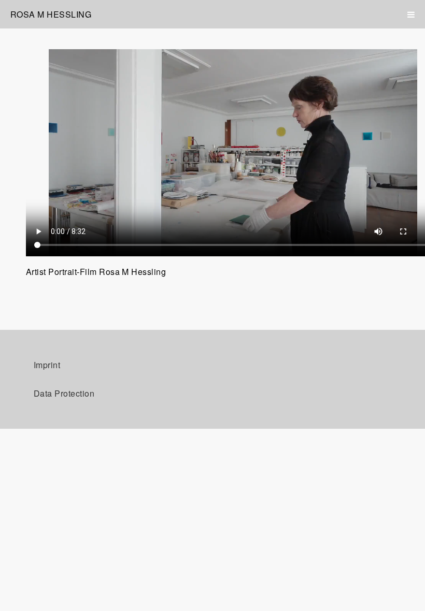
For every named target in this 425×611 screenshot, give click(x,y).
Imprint (47, 365)
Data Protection (64, 393)
